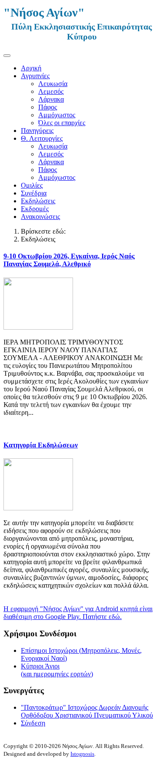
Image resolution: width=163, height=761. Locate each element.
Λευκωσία (52, 83)
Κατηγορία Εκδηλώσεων (40, 445)
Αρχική (31, 68)
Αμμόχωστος (56, 115)
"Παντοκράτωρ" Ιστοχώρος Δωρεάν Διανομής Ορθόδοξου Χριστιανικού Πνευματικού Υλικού (87, 711)
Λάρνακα (51, 99)
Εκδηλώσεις (38, 201)
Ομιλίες (32, 185)
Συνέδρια (34, 193)
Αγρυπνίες (35, 75)
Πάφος (47, 107)
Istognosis (82, 754)
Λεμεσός (50, 91)
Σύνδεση (33, 723)
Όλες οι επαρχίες (61, 122)
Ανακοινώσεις (40, 216)
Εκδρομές (35, 208)
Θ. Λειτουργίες (42, 138)
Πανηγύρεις (37, 130)
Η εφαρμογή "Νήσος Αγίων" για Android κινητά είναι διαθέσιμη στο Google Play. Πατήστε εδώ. (78, 612)
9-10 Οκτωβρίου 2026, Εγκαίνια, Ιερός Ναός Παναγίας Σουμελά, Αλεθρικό (69, 260)
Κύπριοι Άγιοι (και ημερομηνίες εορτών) (57, 670)
